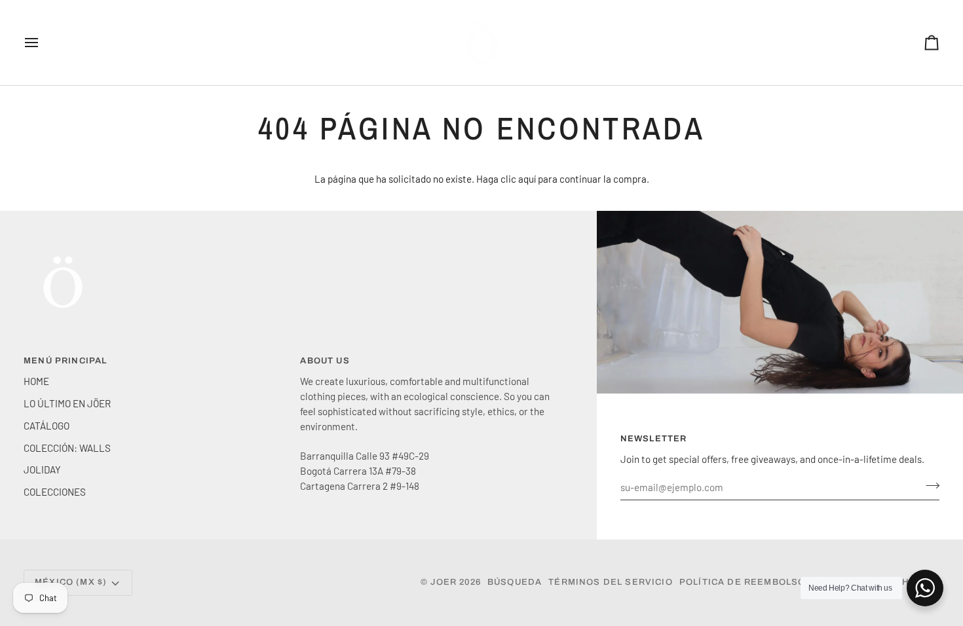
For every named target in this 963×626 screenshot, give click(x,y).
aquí (527, 179)
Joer (444, 582)
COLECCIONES (55, 492)
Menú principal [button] (65, 360)
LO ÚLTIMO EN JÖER (67, 403)
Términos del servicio (610, 582)
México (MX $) (71, 582)
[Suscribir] (928, 485)
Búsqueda (514, 582)
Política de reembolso (742, 582)
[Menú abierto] (43, 42)
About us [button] (324, 360)
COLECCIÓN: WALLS (67, 448)
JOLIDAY (42, 469)
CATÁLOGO (46, 426)
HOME (36, 381)
